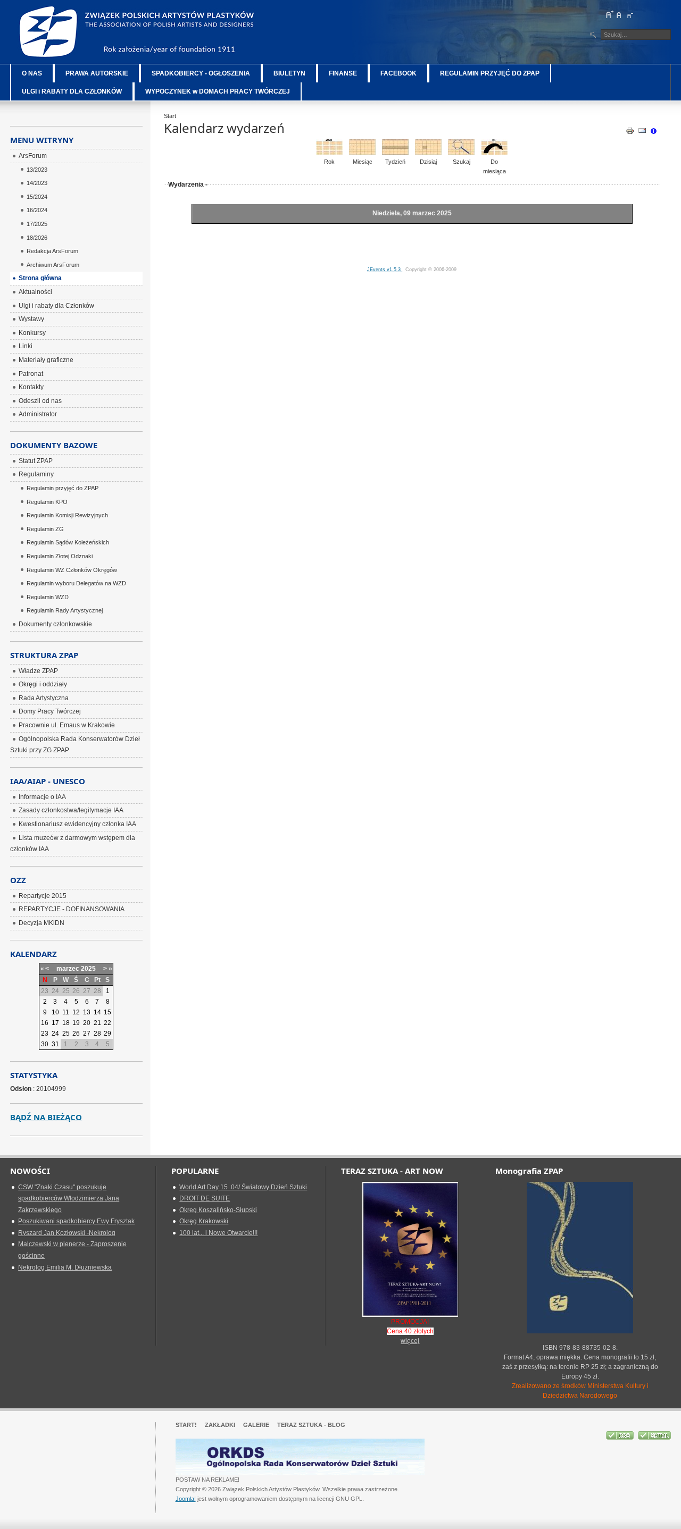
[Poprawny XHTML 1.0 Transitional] (654, 1437)
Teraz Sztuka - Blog (311, 1425)
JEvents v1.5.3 (384, 269)
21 (97, 1023)
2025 (88, 968)
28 (97, 1033)
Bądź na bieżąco (46, 1117)
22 (107, 1023)
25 (66, 1033)
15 (107, 1012)
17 (55, 1023)
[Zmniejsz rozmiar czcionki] (629, 14)
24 (55, 1033)
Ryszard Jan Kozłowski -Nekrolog (66, 1233)
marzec (67, 968)
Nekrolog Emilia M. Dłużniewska (65, 1267)
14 (97, 1012)
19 (76, 1023)
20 (86, 1023)
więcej (410, 1341)
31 (55, 1044)
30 (44, 1044)
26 (76, 1033)
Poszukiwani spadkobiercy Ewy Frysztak (76, 1221)
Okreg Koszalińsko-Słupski (218, 1210)
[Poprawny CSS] (620, 1437)
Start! (186, 1425)
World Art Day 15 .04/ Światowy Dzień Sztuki (243, 1187)
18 (66, 1023)
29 (107, 1033)
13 (86, 1012)
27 (86, 1033)
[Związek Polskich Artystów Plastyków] (138, 32)
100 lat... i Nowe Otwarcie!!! (218, 1233)
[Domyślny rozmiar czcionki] (619, 14)
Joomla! (186, 1499)
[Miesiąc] (362, 153)
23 (44, 1033)
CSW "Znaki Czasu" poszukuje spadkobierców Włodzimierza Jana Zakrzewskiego (68, 1198)
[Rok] (329, 153)
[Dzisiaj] (428, 153)
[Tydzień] (395, 153)
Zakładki (220, 1425)
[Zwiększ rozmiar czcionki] (609, 14)
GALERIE (256, 1425)
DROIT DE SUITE (204, 1198)
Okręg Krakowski (203, 1221)
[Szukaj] (461, 153)
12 (76, 1012)
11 (65, 1012)
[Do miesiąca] (494, 153)
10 (55, 1012)
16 (44, 1023)
